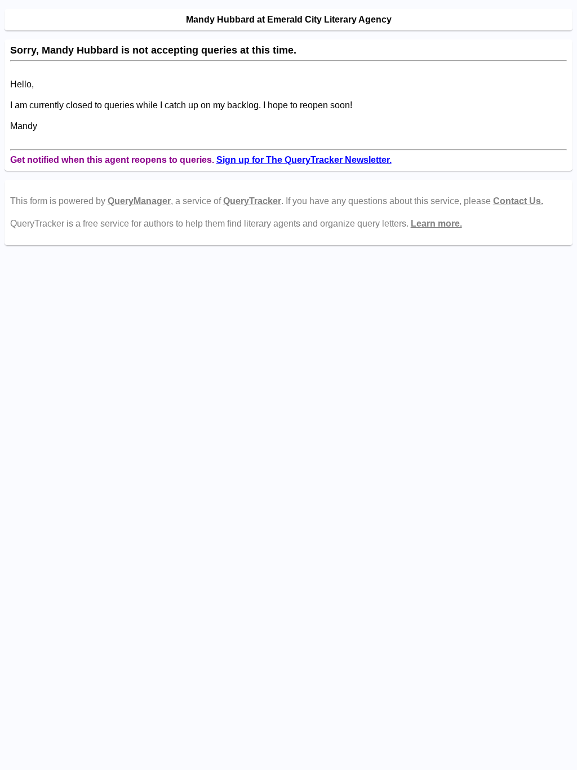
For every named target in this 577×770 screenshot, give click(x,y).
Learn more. (436, 223)
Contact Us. (518, 201)
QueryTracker (252, 201)
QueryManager (139, 201)
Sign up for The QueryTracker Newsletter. (304, 160)
